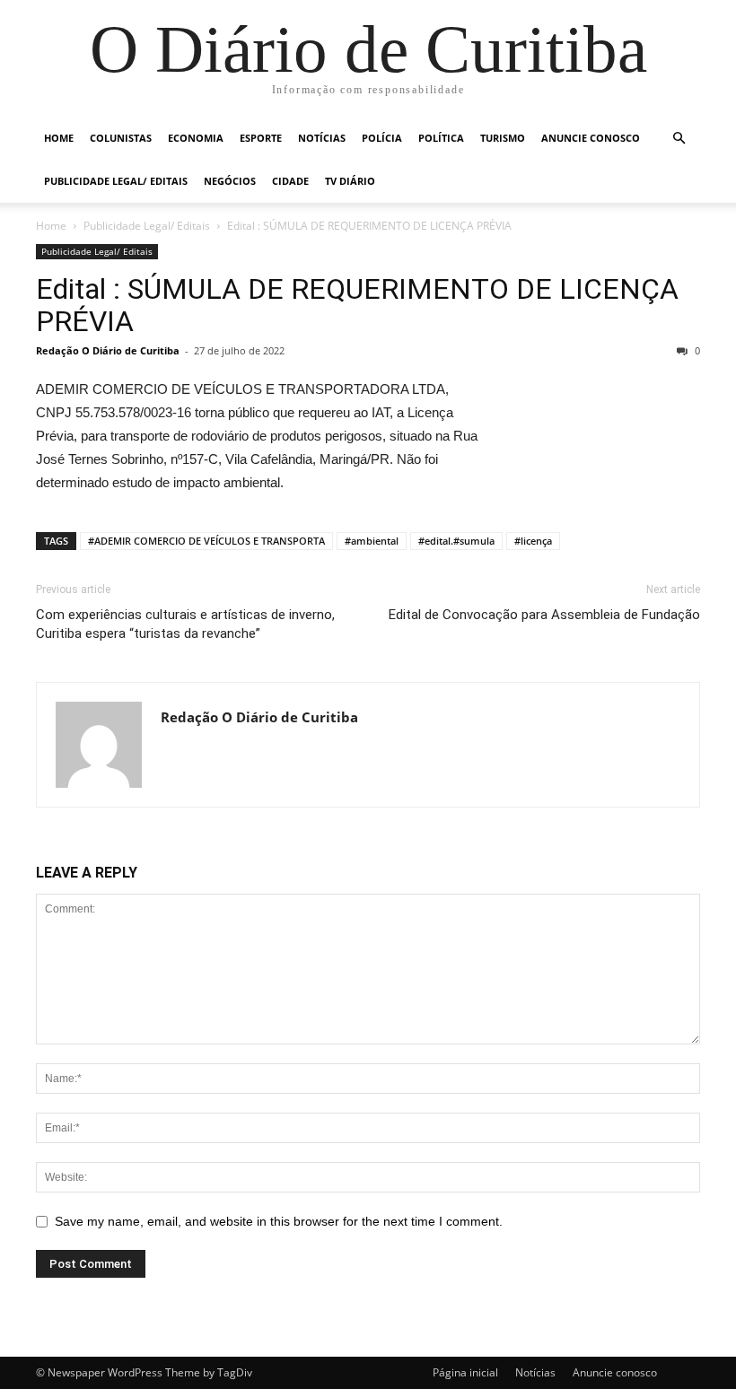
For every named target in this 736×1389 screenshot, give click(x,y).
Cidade (290, 181)
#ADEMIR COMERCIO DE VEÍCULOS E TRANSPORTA (206, 540)
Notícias (322, 137)
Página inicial (465, 1372)
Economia (195, 137)
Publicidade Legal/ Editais (116, 181)
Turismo (502, 137)
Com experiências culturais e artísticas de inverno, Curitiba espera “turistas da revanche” (185, 624)
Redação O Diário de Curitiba (108, 350)
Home (59, 137)
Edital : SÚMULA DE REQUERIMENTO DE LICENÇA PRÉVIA (357, 305)
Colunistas (121, 137)
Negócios (230, 181)
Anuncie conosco (590, 137)
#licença (533, 540)
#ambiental (372, 540)
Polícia (382, 137)
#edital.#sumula (456, 540)
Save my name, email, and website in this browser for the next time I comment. (279, 1221)
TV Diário (350, 181)
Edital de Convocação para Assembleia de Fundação (544, 615)
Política (441, 137)
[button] (678, 138)
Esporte (261, 137)
